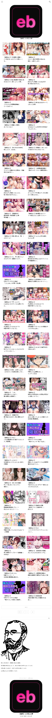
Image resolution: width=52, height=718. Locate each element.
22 (32, 612)
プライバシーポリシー (23, 678)
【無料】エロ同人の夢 (26, 38)
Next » (26, 607)
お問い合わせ (30, 678)
